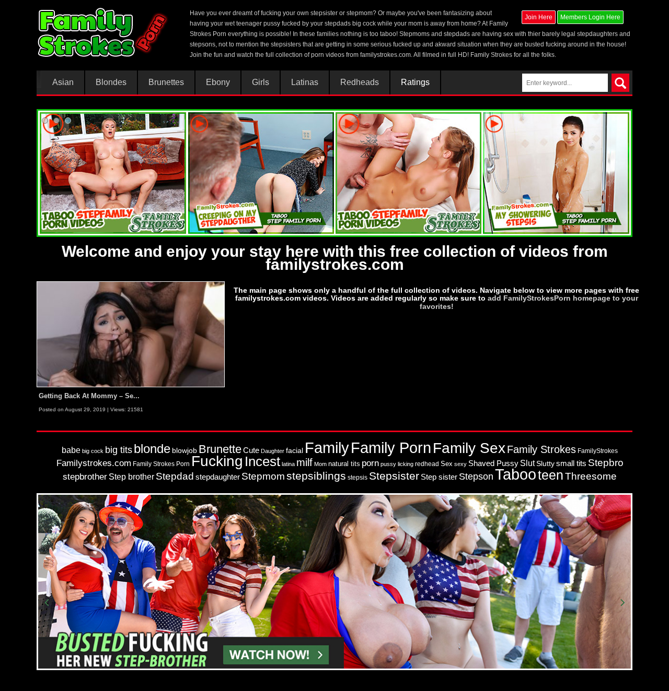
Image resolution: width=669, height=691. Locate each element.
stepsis (357, 477)
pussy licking (396, 464)
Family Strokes (541, 449)
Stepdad (175, 476)
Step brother (131, 476)
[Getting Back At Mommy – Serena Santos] (131, 334)
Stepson (476, 476)
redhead (427, 464)
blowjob (184, 450)
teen (550, 475)
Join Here (538, 17)
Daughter (272, 451)
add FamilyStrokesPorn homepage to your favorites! (529, 302)
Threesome (591, 476)
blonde (152, 449)
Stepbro (606, 462)
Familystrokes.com (93, 463)
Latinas (304, 82)
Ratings (415, 82)
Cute (251, 450)
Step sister (439, 477)
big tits (118, 450)
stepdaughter (217, 477)
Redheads (359, 82)
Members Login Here (590, 17)
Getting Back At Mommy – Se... (89, 396)
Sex (447, 464)
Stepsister (394, 476)
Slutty (545, 464)
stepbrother (85, 477)
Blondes (111, 82)
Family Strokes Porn (161, 464)
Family (327, 447)
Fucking (217, 461)
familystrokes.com (385, 54)
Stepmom (263, 476)
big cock (92, 451)
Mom (320, 464)
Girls (260, 82)
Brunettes (166, 82)
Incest (262, 461)
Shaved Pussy (493, 463)
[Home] (104, 32)
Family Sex (469, 447)
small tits (571, 463)
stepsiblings (316, 476)
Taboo (515, 474)
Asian (63, 82)
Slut (527, 463)
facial (294, 450)
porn (370, 463)
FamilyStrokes (598, 451)
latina (288, 464)
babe (71, 450)
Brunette (220, 449)
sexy (460, 464)
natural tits (344, 464)
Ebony (218, 82)
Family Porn (391, 447)
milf (304, 462)
